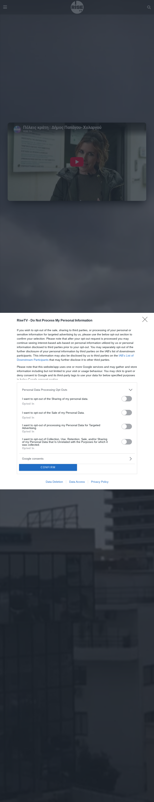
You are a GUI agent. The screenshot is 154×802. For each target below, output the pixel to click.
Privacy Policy (99, 481)
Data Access (77, 481)
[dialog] (77, 401)
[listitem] (77, 390)
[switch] (127, 398)
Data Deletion (54, 481)
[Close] (146, 321)
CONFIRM (48, 467)
